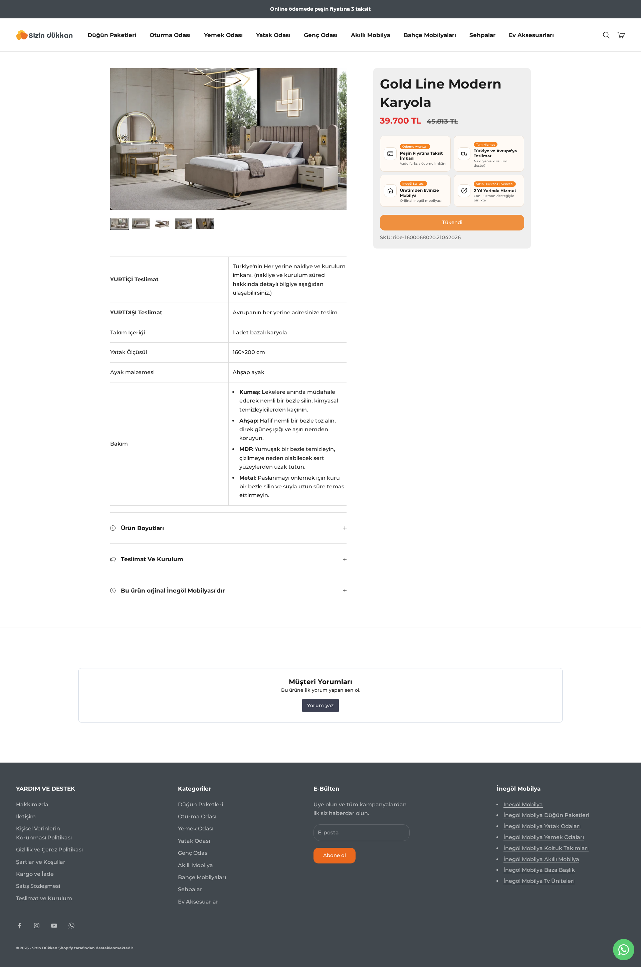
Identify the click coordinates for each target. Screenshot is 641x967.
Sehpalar (482, 34)
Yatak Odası (273, 34)
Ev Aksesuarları (531, 34)
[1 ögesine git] (119, 224)
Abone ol (334, 855)
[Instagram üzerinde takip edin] (36, 925)
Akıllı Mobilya (370, 34)
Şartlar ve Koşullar (40, 862)
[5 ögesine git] (205, 224)
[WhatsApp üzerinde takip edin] (71, 925)
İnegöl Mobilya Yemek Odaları (543, 837)
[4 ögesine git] (183, 224)
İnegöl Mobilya (523, 804)
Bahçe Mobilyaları (430, 34)
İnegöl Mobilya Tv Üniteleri (539, 881)
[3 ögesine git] (162, 224)
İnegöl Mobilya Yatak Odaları (542, 826)
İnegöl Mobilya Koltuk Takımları (546, 848)
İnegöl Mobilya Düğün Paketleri (546, 815)
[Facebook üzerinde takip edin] (19, 925)
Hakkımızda (32, 804)
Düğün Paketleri (111, 34)
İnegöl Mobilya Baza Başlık (539, 870)
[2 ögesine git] (141, 224)
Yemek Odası (223, 34)
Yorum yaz (320, 705)
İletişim (26, 816)
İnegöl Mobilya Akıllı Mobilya (541, 859)
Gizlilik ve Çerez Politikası (49, 849)
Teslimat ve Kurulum (44, 898)
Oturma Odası (170, 34)
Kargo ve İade (35, 874)
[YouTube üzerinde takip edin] (54, 925)
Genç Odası (321, 34)
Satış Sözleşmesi (38, 886)
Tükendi (452, 222)
